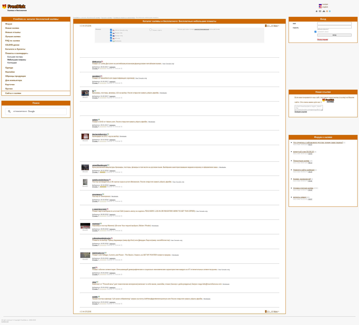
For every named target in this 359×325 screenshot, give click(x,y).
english (325, 7)
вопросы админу (299, 197)
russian (325, 4)
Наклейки (10, 72)
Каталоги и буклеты (15, 49)
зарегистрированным (201, 29)
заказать (112, 67)
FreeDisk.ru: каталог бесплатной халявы (86, 17)
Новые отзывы (12, 32)
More (276, 26)
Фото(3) (85, 140)
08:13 (310, 162)
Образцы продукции (15, 76)
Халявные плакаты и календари (124, 17)
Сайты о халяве (13, 93)
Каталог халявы (106, 17)
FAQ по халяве (12, 41)
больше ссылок (301, 112)
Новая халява (12, 28)
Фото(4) (85, 259)
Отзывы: (95, 68)
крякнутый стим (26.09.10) (303, 152)
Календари (12, 63)
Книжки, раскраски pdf (302, 179)
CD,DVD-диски (12, 45)
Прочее (9, 89)
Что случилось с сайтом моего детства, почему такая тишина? (318, 143)
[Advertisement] (179, 7)
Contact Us (5, 321)
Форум (8, 24)
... (270, 26)
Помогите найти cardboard (303, 170)
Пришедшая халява (301, 161)
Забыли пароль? (323, 29)
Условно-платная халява (303, 188)
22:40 (310, 181)
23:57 (310, 199)
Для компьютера (13, 80)
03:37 (310, 144)
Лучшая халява (12, 36)
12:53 (310, 153)
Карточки (10, 84)
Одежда (9, 68)
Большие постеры (15, 57)
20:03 (310, 190)
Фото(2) (85, 97)
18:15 (310, 172)
